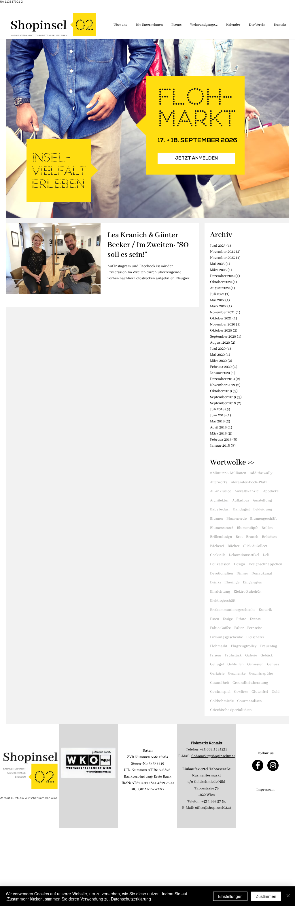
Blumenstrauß (221, 527)
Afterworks (218, 482)
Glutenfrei (259, 691)
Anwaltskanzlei (247, 491)
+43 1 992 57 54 (213, 801)
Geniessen (255, 664)
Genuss (273, 664)
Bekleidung (262, 509)
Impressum (265, 789)
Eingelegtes (252, 582)
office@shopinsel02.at (213, 807)
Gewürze (241, 691)
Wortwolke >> (232, 462)
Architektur (219, 500)
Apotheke (271, 491)
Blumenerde (236, 518)
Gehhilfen (235, 664)
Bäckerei (217, 546)
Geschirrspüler (261, 673)
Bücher (233, 546)
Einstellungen (230, 896)
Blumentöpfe (247, 527)
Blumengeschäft (263, 518)
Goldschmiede (222, 701)
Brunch (252, 536)
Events (255, 619)
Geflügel (217, 664)
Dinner (242, 573)
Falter (239, 628)
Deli (266, 555)
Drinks (215, 582)
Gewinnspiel (220, 691)
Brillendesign (221, 536)
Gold (276, 691)
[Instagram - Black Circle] (273, 765)
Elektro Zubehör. (248, 591)
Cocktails (217, 555)
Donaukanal (261, 573)
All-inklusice (220, 491)
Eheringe (231, 582)
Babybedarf (220, 509)
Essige (228, 619)
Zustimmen (266, 896)
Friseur (216, 655)
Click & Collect (255, 546)
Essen (214, 619)
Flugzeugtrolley (244, 646)
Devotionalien (221, 573)
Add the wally (261, 473)
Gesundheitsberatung (250, 682)
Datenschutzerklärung (131, 899)
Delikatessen (220, 564)
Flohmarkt (218, 646)
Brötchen (269, 536)
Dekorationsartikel (244, 555)
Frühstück (233, 655)
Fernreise (254, 628)
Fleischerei (255, 637)
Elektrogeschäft (222, 600)
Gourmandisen (249, 701)
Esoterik (265, 609)
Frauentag (268, 646)
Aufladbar (240, 500)
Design (239, 564)
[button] (196, 158)
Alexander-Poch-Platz (249, 482)
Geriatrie (217, 673)
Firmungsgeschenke (226, 637)
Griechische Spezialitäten (231, 709)
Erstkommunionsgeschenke (232, 609)
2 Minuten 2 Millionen (228, 473)
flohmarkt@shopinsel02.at (213, 756)
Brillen (267, 527)
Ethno (241, 619)
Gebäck (266, 655)
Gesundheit (219, 682)
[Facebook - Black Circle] (257, 765)
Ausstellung (262, 500)
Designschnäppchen (265, 564)
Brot (239, 536)
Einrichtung (220, 591)
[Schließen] (288, 896)
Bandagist (241, 509)
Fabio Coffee (220, 628)
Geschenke (236, 673)
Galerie (251, 655)
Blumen (216, 518)
